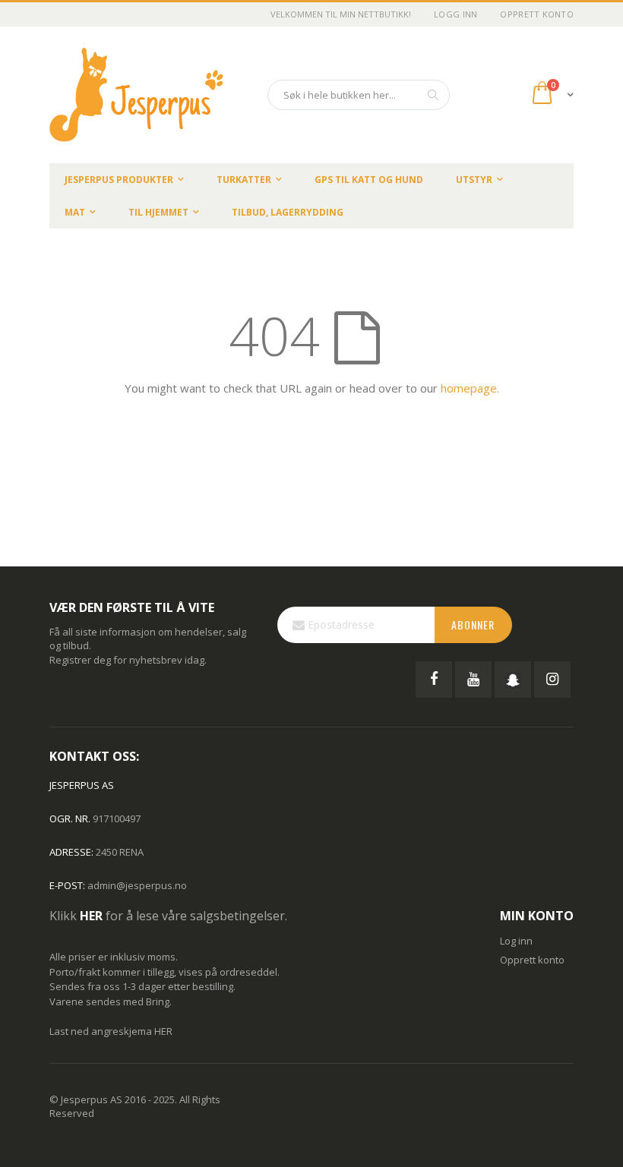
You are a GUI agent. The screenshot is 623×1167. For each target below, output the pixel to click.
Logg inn (455, 14)
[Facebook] (434, 679)
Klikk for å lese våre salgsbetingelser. (168, 915)
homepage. (470, 388)
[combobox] (358, 95)
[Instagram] (552, 679)
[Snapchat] (513, 679)
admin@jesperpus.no (137, 885)
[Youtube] (473, 679)
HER (163, 1031)
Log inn (516, 941)
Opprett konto (537, 14)
